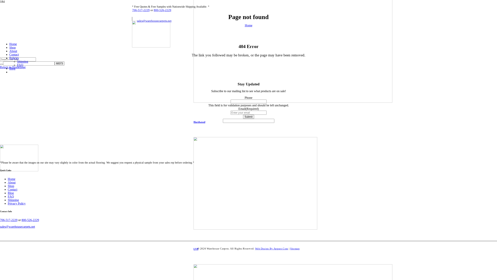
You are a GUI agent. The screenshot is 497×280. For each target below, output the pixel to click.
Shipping (13, 200)
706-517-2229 (141, 10)
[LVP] (293, 185)
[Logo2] (151, 46)
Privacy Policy (17, 203)
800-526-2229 (162, 10)
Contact (12, 189)
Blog (11, 193)
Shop (11, 186)
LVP (196, 249)
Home (11, 179)
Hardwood (199, 122)
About (12, 182)
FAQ (11, 196)
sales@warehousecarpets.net (17, 226)
